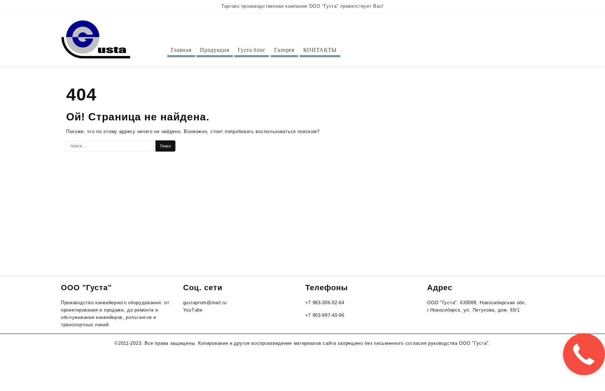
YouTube (193, 310)
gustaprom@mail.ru (205, 302)
